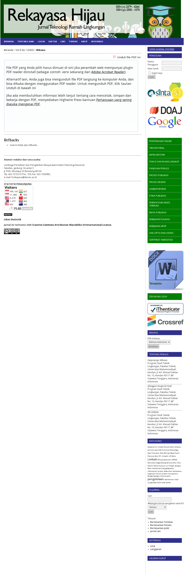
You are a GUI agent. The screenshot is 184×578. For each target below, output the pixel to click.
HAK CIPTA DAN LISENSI (161, 232)
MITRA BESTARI (157, 154)
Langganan (155, 549)
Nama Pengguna (153, 63)
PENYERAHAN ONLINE (160, 141)
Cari (62, 41)
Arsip (84, 41)
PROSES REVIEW (157, 182)
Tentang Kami (25, 41)
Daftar (53, 41)
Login (41, 41)
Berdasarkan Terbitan (161, 522)
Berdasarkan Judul (159, 528)
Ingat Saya (157, 73)
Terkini (73, 41)
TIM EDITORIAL (156, 147)
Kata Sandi (153, 68)
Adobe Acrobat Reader (108, 72)
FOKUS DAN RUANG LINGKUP (164, 161)
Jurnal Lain (155, 531)
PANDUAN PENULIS (159, 168)
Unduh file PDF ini (129, 57)
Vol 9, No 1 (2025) (25, 50)
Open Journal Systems (161, 49)
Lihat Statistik (12, 219)
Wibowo (40, 50)
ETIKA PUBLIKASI (157, 195)
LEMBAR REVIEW (157, 188)
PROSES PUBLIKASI (158, 175)
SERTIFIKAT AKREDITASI (161, 239)
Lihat (152, 546)
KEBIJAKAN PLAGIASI (159, 219)
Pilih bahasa (154, 338)
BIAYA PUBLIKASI (157, 212)
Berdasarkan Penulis (160, 525)
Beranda (9, 41)
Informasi (97, 41)
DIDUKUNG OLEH (158, 296)
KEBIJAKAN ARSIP (157, 226)
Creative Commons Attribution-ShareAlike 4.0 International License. (72, 224)
